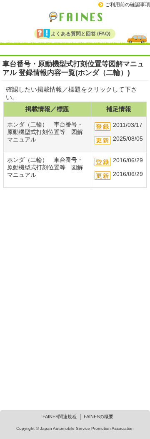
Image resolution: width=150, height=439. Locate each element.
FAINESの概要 (98, 416)
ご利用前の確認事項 (127, 4)
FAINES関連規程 (59, 416)
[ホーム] (75, 16)
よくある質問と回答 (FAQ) (80, 34)
